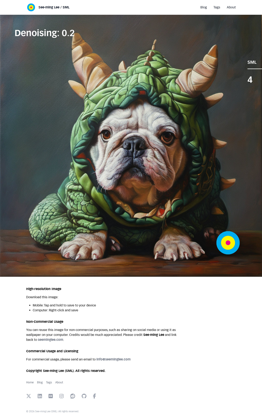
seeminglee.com (50, 340)
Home (30, 382)
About (59, 382)
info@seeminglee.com (113, 359)
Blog (40, 382)
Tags (49, 382)
